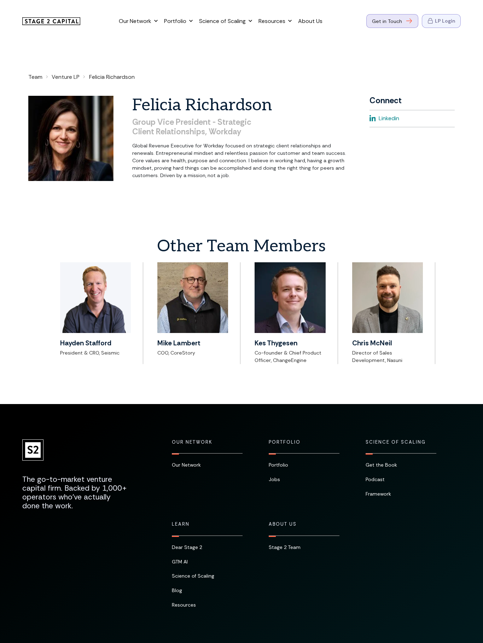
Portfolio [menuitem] (285, 442)
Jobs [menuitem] (274, 479)
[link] (51, 20)
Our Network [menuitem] (192, 442)
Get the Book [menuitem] (381, 465)
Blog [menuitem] (177, 590)
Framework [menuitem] (378, 494)
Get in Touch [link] (387, 21)
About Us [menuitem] (283, 524)
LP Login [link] (445, 21)
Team (35, 77)
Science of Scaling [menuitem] (396, 442)
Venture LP (66, 77)
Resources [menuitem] (184, 605)
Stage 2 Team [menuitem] (285, 547)
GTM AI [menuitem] (180, 562)
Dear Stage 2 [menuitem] (187, 547)
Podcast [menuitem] (375, 479)
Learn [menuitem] (181, 524)
